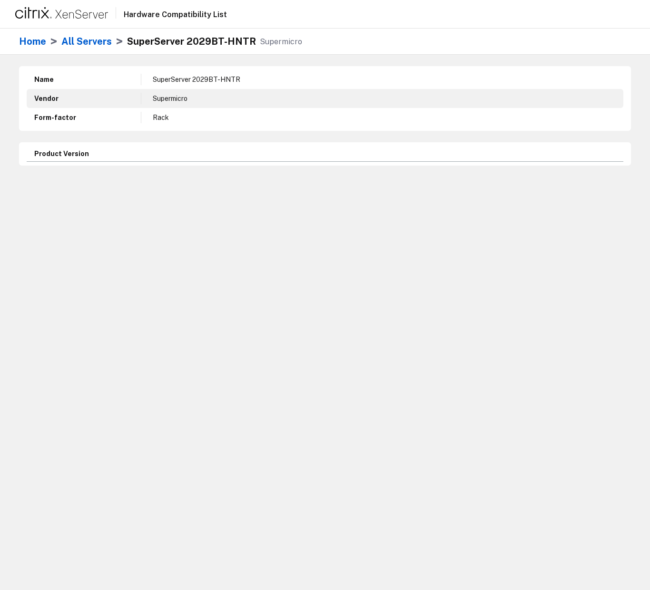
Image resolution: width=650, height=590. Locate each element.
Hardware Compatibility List (175, 15)
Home (32, 41)
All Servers (86, 41)
